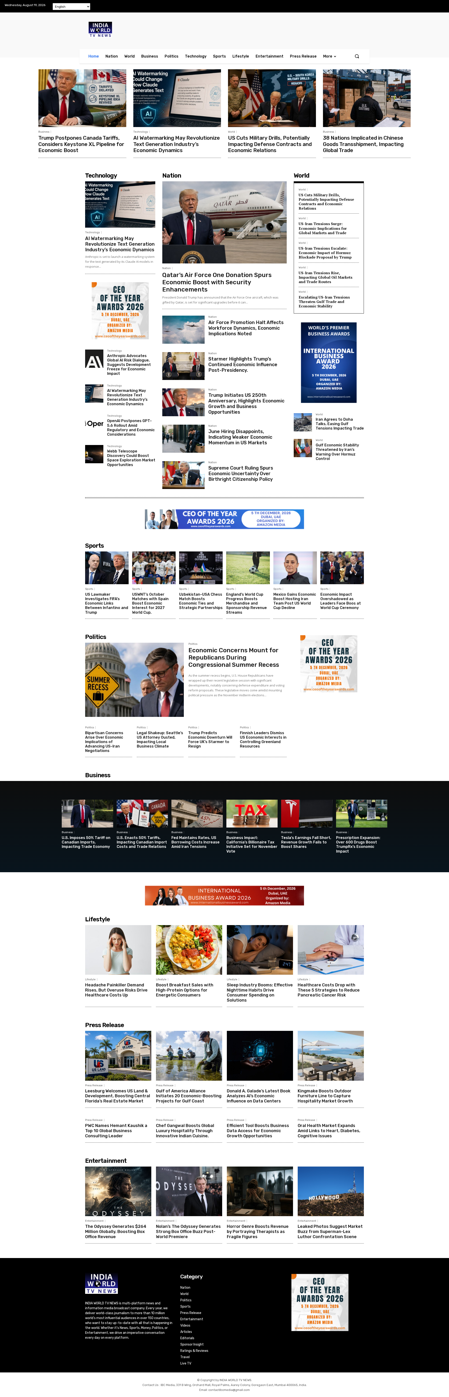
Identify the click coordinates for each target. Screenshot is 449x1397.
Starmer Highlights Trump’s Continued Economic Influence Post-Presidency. (242, 364)
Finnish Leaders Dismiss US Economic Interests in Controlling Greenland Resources (263, 740)
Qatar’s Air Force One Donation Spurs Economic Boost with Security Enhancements (217, 282)
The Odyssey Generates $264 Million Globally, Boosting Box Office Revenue (115, 1231)
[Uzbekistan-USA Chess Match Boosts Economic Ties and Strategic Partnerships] (201, 567)
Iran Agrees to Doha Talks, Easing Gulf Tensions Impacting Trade (340, 423)
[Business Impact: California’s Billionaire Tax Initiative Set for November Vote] (252, 814)
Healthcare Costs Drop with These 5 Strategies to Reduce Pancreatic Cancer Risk (329, 990)
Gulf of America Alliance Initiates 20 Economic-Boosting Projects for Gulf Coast (188, 1096)
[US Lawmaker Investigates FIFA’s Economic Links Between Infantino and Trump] (107, 567)
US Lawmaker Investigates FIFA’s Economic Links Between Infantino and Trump (106, 603)
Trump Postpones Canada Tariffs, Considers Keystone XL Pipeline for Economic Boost (81, 144)
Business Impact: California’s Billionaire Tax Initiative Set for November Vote (251, 844)
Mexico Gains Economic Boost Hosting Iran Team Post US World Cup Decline (294, 601)
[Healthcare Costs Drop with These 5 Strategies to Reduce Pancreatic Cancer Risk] (331, 950)
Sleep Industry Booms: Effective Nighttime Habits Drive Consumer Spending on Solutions (260, 992)
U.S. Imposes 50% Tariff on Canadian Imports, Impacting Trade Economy (86, 842)
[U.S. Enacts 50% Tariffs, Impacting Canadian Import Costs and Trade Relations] (142, 814)
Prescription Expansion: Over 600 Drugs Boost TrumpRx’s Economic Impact (358, 844)
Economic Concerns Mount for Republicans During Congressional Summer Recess (233, 657)
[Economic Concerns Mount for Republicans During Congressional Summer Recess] (134, 680)
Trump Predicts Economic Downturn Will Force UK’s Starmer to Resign (210, 740)
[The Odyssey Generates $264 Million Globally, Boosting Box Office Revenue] (118, 1191)
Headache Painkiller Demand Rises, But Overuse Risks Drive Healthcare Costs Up (116, 990)
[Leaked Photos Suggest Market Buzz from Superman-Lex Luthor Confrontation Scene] (331, 1191)
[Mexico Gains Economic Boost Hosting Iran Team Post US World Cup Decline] (295, 567)
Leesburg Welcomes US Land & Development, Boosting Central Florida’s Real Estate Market (117, 1096)
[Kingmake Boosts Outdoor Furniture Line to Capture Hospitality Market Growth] (331, 1055)
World (231, 132)
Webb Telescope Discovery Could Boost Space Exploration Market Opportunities (131, 458)
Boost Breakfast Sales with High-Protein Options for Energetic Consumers (184, 990)
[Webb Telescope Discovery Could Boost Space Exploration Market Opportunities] (94, 454)
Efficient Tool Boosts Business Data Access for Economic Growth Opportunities (258, 1130)
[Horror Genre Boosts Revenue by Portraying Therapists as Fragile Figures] (260, 1191)
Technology (140, 132)
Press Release (94, 1085)
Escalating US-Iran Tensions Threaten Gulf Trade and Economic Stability (324, 302)
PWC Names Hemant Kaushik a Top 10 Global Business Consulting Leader (116, 1130)
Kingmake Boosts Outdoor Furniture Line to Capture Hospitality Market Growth (325, 1096)
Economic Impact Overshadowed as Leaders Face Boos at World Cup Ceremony (340, 601)
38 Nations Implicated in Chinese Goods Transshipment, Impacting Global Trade (363, 144)
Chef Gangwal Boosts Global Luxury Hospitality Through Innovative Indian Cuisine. (185, 1130)
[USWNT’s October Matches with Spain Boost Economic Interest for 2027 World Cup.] (154, 567)
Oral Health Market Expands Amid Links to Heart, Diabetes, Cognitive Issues (329, 1130)
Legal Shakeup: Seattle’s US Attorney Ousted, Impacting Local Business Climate (160, 740)
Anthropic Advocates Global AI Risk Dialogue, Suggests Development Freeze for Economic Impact (129, 365)
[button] (357, 56)
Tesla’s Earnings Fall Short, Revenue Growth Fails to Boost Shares (306, 842)
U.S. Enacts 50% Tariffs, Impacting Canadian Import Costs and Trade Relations (142, 842)
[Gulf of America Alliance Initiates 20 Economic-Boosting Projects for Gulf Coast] (189, 1055)
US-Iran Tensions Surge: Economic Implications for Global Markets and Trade (323, 228)
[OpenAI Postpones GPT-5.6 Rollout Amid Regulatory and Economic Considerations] (94, 424)
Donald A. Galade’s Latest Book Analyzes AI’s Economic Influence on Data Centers (258, 1096)
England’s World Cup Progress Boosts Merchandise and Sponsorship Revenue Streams (246, 603)
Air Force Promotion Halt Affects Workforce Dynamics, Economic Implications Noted (246, 328)
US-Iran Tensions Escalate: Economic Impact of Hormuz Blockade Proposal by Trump (325, 253)
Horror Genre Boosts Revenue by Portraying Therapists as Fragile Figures (258, 1231)
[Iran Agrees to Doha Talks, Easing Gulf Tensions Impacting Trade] (303, 422)
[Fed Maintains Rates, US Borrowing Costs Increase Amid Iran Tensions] (197, 814)
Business (43, 132)
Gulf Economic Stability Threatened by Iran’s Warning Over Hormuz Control (337, 452)
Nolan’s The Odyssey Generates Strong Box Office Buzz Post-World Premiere (188, 1231)
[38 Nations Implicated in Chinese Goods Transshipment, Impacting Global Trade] (367, 98)
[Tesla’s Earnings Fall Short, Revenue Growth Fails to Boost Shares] (307, 814)
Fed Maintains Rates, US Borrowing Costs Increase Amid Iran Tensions (195, 842)
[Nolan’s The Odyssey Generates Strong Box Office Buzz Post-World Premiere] (189, 1191)
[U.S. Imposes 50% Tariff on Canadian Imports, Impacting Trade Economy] (87, 814)
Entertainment (94, 1221)
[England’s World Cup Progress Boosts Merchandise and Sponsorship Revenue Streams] (248, 567)
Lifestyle (90, 979)
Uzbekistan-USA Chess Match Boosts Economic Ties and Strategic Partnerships (201, 601)
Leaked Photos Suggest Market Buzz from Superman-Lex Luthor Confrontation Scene (330, 1231)
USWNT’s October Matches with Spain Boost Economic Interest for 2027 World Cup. (150, 603)
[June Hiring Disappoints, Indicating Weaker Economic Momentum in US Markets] (183, 438)
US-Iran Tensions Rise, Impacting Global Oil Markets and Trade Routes (325, 277)
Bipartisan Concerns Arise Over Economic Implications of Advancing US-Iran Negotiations (104, 742)
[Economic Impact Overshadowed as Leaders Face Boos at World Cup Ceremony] (342, 567)
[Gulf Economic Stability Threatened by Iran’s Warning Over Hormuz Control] (303, 448)
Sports (89, 589)
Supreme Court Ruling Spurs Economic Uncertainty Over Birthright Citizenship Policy (240, 473)
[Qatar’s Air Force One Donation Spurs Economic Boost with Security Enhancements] (224, 222)
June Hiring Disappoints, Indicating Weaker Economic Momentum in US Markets (240, 437)
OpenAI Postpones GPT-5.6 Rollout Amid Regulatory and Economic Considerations (131, 428)
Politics (192, 644)
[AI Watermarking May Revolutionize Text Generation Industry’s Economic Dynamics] (177, 98)
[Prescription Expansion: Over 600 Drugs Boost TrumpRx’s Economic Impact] (361, 814)
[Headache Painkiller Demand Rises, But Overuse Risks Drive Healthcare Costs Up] (118, 950)
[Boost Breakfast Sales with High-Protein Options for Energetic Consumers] (189, 950)
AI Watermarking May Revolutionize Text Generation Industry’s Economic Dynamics (176, 144)
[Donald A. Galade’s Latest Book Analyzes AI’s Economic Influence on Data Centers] (260, 1055)
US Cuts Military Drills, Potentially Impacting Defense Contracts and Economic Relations (270, 144)
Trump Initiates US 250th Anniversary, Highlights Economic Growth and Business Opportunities (246, 403)
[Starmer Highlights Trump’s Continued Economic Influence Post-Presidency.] (183, 366)
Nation (166, 268)
